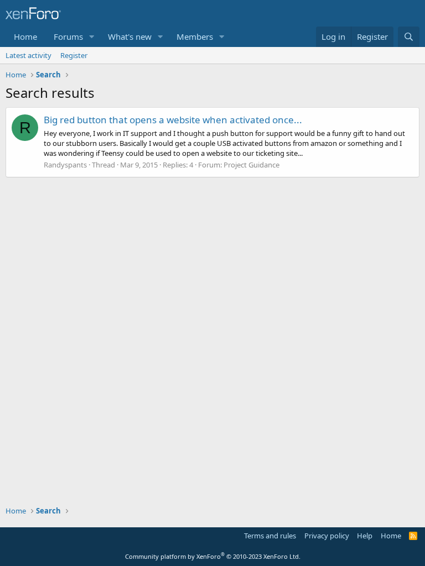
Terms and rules (270, 536)
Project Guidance (251, 165)
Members (195, 36)
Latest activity (28, 55)
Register (73, 55)
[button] (92, 37)
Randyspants (65, 165)
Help (364, 536)
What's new (130, 36)
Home (25, 36)
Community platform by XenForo (212, 556)
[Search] (408, 37)
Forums (68, 36)
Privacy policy (326, 536)
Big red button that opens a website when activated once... (173, 119)
